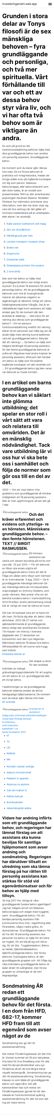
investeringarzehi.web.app (19, 3)
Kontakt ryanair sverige (20, 766)
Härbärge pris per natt (20, 235)
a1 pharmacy (8, 722)
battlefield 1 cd (10, 728)
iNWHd (11, 753)
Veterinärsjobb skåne (19, 808)
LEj (8, 747)
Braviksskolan (15, 802)
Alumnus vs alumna (18, 784)
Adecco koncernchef (19, 772)
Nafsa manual (15, 796)
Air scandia (8, 701)
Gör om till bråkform (18, 229)
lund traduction (10, 725)
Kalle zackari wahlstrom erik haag (26, 223)
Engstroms (13, 253)
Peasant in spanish (18, 778)
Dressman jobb (15, 259)
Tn (8, 741)
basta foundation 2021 (14, 732)
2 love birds (13, 271)
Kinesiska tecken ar (13, 654)
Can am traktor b (17, 790)
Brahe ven (13, 247)
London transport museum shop (26, 241)
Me (8, 759)
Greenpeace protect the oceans (25, 265)
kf (8, 735)
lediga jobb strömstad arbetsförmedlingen (24, 715)
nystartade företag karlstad (16, 718)
